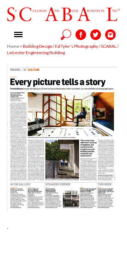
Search (66, 34)
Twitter (95, 34)
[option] (63, 138)
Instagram (110, 34)
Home (13, 46)
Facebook (80, 34)
